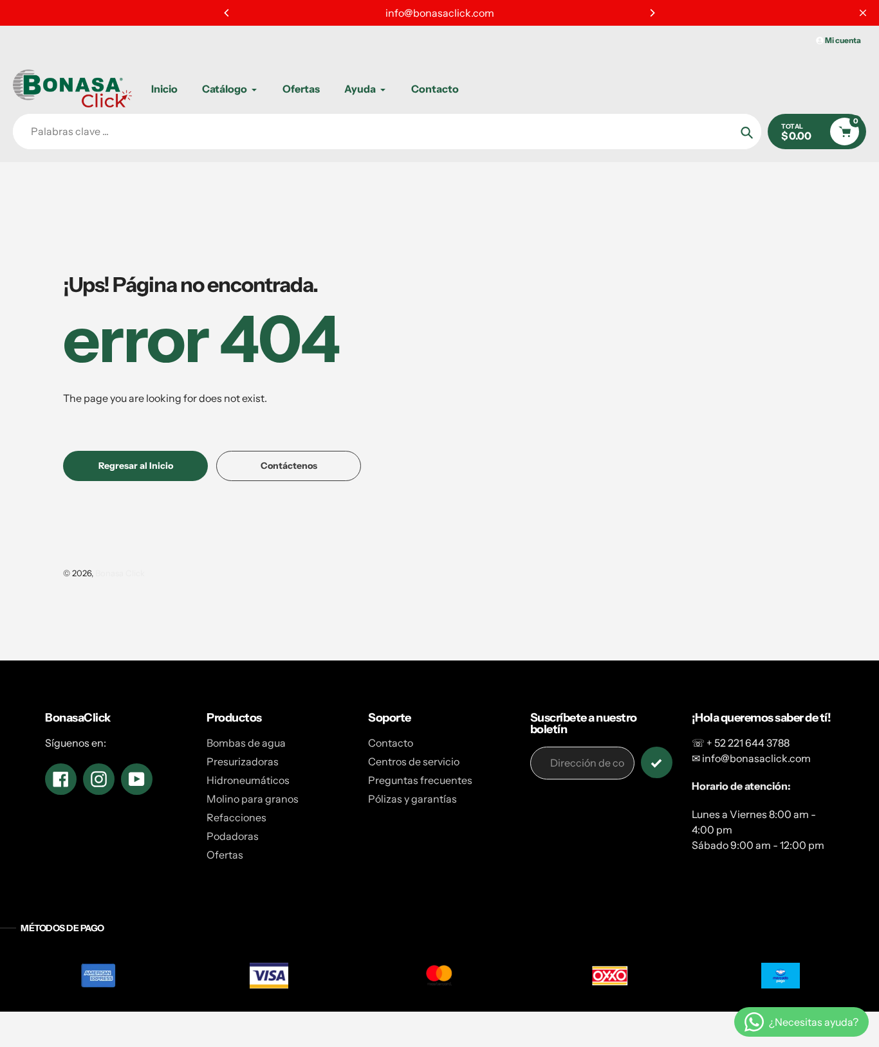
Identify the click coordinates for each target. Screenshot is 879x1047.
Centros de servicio (413, 761)
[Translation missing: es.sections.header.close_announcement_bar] (862, 12)
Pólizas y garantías (412, 798)
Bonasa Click (120, 573)
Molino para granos (253, 798)
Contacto (390, 742)
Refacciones (236, 817)
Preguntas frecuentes (420, 780)
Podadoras (233, 836)
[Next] (651, 12)
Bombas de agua (246, 742)
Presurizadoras (243, 761)
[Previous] (227, 12)
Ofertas (225, 854)
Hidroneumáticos (248, 780)
